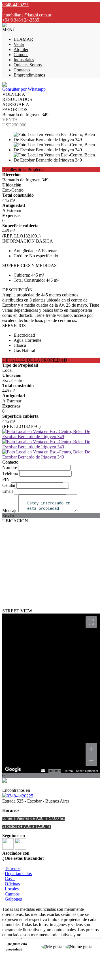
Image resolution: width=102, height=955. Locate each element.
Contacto (22, 69)
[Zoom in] (91, 749)
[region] (51, 693)
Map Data (54, 771)
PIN (6, 479)
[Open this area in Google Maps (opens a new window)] (13, 769)
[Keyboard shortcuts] (43, 770)
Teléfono (10, 473)
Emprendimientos (29, 75)
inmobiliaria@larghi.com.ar (26, 14)
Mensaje (9, 510)
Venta (19, 44)
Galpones (13, 899)
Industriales (24, 59)
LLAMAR (23, 39)
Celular (8, 485)
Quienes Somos (28, 64)
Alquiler (21, 49)
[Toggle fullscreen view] (91, 622)
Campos (21, 54)
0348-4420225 (20, 795)
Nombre (9, 467)
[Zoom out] (91, 760)
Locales (12, 888)
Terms (69, 771)
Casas (10, 878)
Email (7, 491)
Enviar (8, 515)
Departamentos (18, 873)
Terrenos (12, 868)
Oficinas (12, 883)
